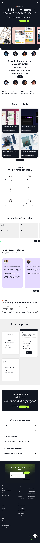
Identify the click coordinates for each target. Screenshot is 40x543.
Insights (3, 520)
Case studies (20, 489)
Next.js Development (21, 511)
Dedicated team (30, 494)
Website (3, 508)
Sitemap (20, 536)
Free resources (4, 522)
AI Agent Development (31, 493)
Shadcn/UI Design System (6, 528)
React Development (21, 506)
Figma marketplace (5, 527)
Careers (19, 493)
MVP (3, 510)
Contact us (19, 494)
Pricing (19, 491)
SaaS (3, 505)
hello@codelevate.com (7, 490)
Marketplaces (4, 506)
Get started (29, 352)
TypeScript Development (21, 510)
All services (30, 499)
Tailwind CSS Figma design (6, 525)
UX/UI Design (30, 489)
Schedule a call (14, 20)
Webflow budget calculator (6, 523)
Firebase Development (21, 513)
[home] (4, 2)
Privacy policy (15, 537)
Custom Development (31, 491)
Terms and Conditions (26, 479)
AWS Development (20, 515)
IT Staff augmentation (21, 505)
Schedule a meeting (21, 498)
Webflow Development (31, 496)
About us (20, 76)
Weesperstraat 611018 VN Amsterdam (6, 493)
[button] (37, 2)
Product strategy (31, 488)
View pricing (14, 406)
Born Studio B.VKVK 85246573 (5, 489)
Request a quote (20, 496)
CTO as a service (31, 498)
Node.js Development (21, 508)
